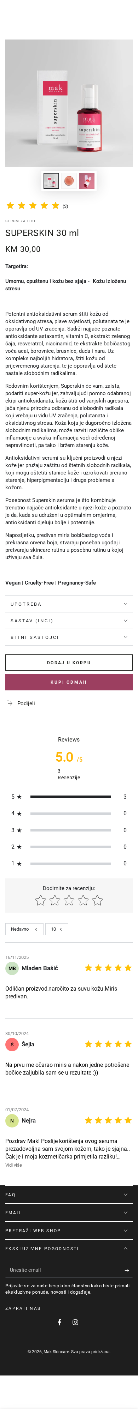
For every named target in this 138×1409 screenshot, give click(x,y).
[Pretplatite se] (129, 1270)
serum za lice (20, 221)
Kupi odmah (69, 682)
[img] (33, 206)
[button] (69, 797)
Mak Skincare (56, 1351)
